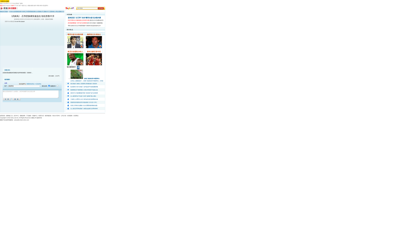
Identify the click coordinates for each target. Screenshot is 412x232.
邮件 (35, 5)
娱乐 (8, 5)
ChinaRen (6, 3)
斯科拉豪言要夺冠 (94, 52)
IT (14, 5)
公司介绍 (63, 115)
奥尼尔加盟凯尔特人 (75, 52)
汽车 (17, 5)
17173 (11, 3)
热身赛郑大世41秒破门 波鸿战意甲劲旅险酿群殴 (84, 87)
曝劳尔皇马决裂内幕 (75, 34)
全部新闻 (69, 115)
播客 (32, 5)
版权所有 (39, 118)
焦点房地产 (16, 3)
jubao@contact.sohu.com (21, 120)
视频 (29, 5)
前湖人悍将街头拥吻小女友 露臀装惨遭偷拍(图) (83, 105)
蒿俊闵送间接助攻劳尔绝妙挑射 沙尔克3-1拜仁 (83, 102)
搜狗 (21, 3)
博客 (38, 5)
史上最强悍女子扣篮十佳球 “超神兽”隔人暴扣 (83, 96)
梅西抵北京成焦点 (94, 34)
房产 (20, 5)
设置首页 (2, 115)
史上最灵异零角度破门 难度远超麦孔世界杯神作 (84, 108)
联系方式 (41, 115)
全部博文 (76, 115)
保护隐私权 (48, 115)
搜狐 (1, 3)
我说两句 (45, 5)
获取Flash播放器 (9, 21)
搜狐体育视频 (4, 11)
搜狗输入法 (9, 115)
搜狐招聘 (22, 115)
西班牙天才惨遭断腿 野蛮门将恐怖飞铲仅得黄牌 (84, 93)
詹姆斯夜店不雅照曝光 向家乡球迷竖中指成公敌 (84, 90)
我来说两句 (37, 19)
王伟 (6, 83)
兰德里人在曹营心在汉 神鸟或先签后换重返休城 (84, 99)
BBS (41, 5)
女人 (26, 5)
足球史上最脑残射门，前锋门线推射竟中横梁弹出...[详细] (86, 81)
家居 (23, 5)
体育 (4, 5)
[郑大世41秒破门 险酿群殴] (95, 23)
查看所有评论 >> (31, 84)
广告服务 (28, 115)
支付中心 (16, 115)
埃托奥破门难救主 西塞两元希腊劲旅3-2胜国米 (83, 83)
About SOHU (56, 115)
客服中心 (35, 115)
